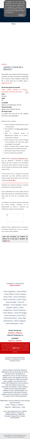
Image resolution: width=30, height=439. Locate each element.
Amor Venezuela (12, 323)
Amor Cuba (21, 299)
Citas (23, 407)
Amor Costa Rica (9, 299)
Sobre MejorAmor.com (14, 411)
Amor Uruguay (19, 321)
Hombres (11, 333)
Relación (8, 407)
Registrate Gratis (7, 83)
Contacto (20, 405)
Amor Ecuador (11, 302)
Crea (8, 241)
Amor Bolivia (21, 291)
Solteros (11, 341)
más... (22, 323)
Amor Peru (21, 315)
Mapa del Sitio (16, 416)
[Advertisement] (15, 44)
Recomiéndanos (15, 417)
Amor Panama (10, 315)
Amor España (16, 305)
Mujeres (19, 333)
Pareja (13, 405)
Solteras (19, 341)
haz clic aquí (11, 180)
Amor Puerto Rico (10, 318)
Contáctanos (20, 413)
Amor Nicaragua (21, 313)
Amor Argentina (9, 291)
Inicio (4, 411)
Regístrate (16, 348)
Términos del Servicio (11, 414)
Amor (8, 405)
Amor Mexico (8, 313)
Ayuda (23, 416)
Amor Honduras (19, 310)
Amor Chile (8, 297)
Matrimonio (16, 407)
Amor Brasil (9, 294)
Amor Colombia (19, 297)
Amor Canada (20, 294)
